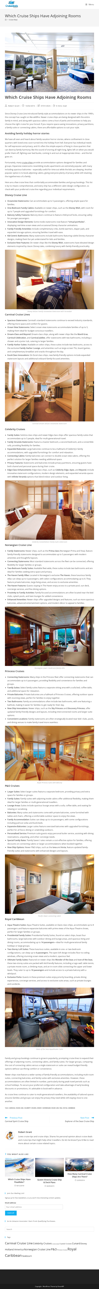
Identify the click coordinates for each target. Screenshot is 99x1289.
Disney (39, 1108)
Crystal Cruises (66, 1244)
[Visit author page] (10, 1135)
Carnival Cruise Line (16, 1108)
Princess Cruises (62, 1250)
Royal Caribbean (69, 1108)
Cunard (76, 1243)
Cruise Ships (13, 20)
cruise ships (27, 162)
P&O (61, 1108)
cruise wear (55, 1244)
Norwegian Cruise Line (50, 1108)
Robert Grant (14, 106)
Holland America (14, 1249)
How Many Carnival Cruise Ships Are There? (80, 1175)
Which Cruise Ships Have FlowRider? (19, 1180)
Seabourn (27, 1255)
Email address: (10, 1203)
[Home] (6, 20)
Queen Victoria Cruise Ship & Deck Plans (49, 1181)
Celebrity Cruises (30, 1108)
